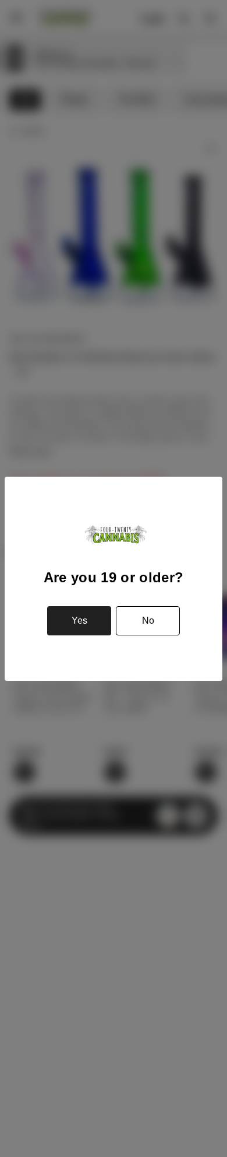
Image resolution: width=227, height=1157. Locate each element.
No (148, 620)
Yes (79, 620)
